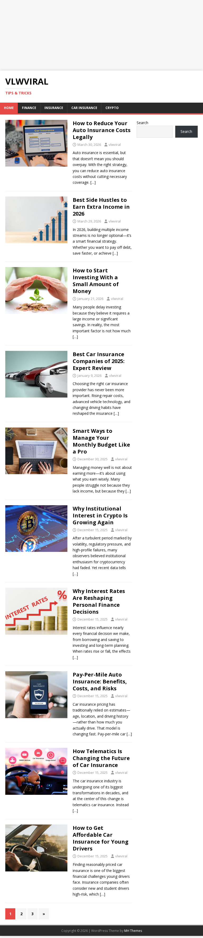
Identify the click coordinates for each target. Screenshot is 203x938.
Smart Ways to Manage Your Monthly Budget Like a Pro (101, 441)
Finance (29, 108)
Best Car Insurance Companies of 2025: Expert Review (98, 361)
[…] (93, 182)
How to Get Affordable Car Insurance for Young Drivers (100, 838)
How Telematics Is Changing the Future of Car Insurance (101, 758)
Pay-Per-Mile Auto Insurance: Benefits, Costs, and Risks (100, 681)
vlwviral (115, 144)
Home (9, 108)
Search (142, 122)
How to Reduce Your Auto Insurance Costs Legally (102, 130)
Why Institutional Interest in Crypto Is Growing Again (100, 515)
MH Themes (133, 930)
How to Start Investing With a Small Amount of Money (96, 281)
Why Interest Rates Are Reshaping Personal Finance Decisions (99, 601)
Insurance (53, 108)
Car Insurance (84, 108)
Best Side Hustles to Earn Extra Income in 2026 (101, 206)
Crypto (112, 108)
